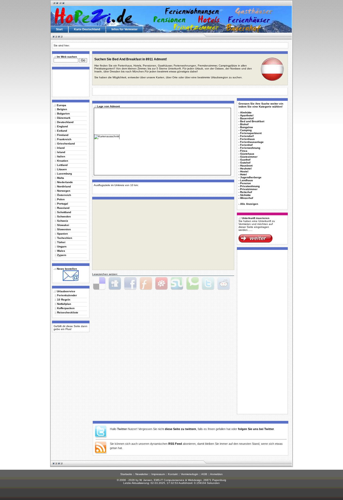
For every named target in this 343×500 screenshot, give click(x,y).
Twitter (208, 283)
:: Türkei (60, 242)
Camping (246, 130)
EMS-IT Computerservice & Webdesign (178, 480)
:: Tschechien (63, 237)
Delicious (99, 283)
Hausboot (246, 165)
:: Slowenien (63, 229)
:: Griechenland (65, 143)
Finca (243, 150)
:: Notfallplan (63, 303)
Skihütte (245, 195)
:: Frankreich (63, 139)
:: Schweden (63, 216)
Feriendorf (246, 136)
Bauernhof (246, 118)
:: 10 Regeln (62, 299)
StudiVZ (161, 283)
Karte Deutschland (87, 29)
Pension (245, 183)
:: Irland (60, 147)
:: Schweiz (61, 220)
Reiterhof (246, 192)
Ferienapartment (251, 133)
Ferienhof (246, 144)
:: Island (60, 152)
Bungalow (246, 127)
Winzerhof (246, 198)
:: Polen (60, 199)
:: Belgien (61, 109)
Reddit (223, 283)
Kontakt (173, 474)
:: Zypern (60, 255)
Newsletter (141, 474)
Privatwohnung (250, 186)
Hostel (244, 171)
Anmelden (216, 474)
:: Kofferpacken (64, 308)
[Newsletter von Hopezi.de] (71, 280)
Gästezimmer (249, 156)
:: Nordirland (63, 186)
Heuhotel (246, 168)
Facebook (130, 283)
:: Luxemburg (63, 173)
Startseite (126, 474)
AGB (204, 474)
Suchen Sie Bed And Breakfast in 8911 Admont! (130, 59)
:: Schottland (63, 212)
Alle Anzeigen (249, 203)
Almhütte (246, 112)
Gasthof (245, 159)
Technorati (192, 283)
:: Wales (60, 250)
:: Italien (60, 156)
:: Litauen (61, 169)
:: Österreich (63, 195)
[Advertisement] (70, 83)
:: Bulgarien (62, 113)
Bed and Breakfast (252, 121)
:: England (61, 126)
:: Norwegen (62, 190)
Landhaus (246, 180)
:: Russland (62, 207)
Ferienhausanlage (252, 141)
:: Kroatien (61, 160)
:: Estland (61, 130)
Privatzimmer (249, 189)
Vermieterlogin (189, 474)
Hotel (243, 174)
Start (59, 29)
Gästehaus (247, 153)
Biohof (244, 124)
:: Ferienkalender (66, 295)
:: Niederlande (64, 182)
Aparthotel (246, 115)
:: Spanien (61, 233)
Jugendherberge (251, 177)
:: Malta (59, 177)
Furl (145, 283)
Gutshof (245, 162)
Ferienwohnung (250, 147)
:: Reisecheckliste (66, 312)
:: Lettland (61, 165)
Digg (114, 283)
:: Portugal (61, 203)
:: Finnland (61, 135)
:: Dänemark (62, 117)
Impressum (158, 474)
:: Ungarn (60, 246)
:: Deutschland (64, 122)
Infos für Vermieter (124, 29)
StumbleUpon (176, 283)
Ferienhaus (247, 139)
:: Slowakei (62, 225)
